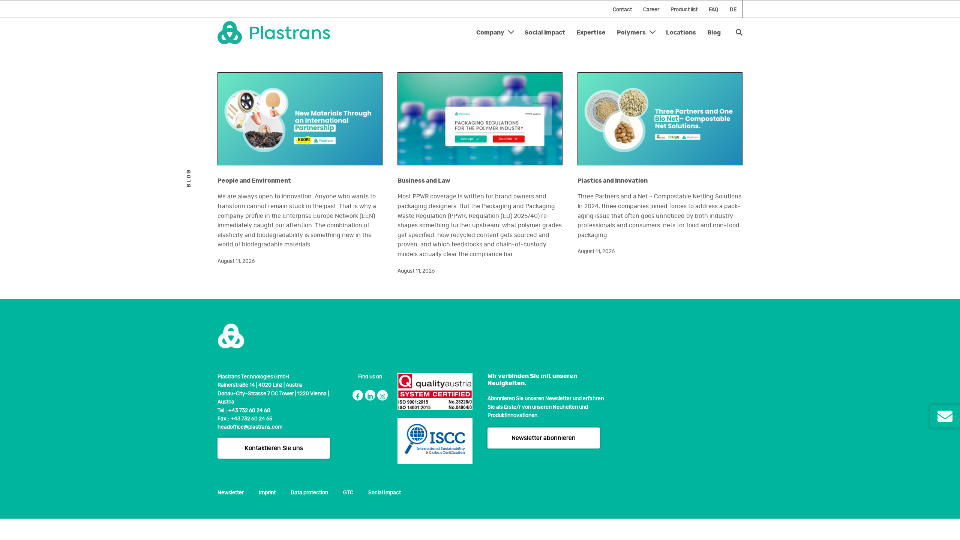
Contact (622, 9)
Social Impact (545, 33)
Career (651, 9)
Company (490, 33)
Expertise (591, 33)
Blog (714, 33)
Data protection (309, 492)
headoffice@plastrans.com (250, 427)
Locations (681, 33)
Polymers (631, 33)
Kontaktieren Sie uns (274, 448)
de (733, 9)
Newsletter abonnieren (544, 438)
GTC (348, 492)
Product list (684, 9)
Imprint (267, 492)
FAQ (713, 9)
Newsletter (231, 492)
